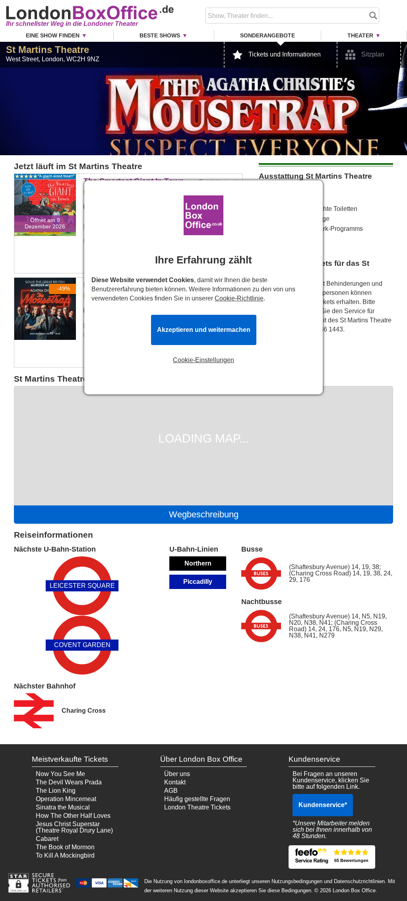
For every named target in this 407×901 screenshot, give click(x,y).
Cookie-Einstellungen (203, 360)
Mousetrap (45, 283)
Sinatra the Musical (63, 807)
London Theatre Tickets (197, 807)
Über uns (177, 773)
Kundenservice (322, 805)
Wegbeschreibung (203, 514)
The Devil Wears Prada (69, 782)
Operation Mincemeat (66, 799)
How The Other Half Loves (73, 815)
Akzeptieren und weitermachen (203, 329)
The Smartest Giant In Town (45, 185)
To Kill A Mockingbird (65, 855)
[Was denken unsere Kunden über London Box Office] (332, 857)
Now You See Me (60, 773)
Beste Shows (160, 35)
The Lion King (56, 790)
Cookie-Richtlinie (239, 298)
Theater (360, 35)
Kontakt (175, 782)
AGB (171, 790)
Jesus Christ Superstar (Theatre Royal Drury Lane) (74, 827)
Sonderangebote (267, 35)
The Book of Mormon (65, 847)
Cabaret (47, 838)
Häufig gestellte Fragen (197, 799)
